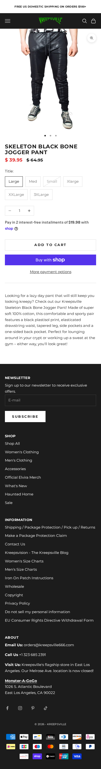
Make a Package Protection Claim (36, 535)
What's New (16, 486)
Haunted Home (19, 494)
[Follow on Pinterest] (32, 708)
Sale (9, 502)
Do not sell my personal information (37, 611)
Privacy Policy (17, 603)
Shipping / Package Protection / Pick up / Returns (50, 527)
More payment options (50, 271)
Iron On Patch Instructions (29, 578)
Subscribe (25, 416)
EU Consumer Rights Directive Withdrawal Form (49, 620)
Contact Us (15, 544)
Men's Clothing (18, 460)
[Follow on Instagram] (20, 708)
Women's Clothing (22, 452)
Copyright (14, 595)
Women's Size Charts (24, 561)
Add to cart (50, 245)
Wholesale (14, 586)
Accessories (15, 468)
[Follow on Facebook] (7, 708)
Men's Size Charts (21, 569)
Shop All (12, 443)
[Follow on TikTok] (45, 708)
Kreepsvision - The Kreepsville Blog (36, 552)
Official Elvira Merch (23, 477)
